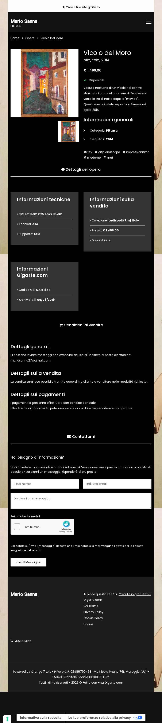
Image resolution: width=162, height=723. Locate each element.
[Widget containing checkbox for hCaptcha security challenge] (42, 527)
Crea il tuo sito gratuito (82, 7)
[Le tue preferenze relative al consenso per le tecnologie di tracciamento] (7, 719)
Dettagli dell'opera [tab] (83, 169)
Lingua (88, 624)
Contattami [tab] (83, 436)
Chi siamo (91, 606)
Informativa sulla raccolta (40, 717)
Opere (30, 38)
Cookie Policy (93, 618)
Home (15, 38)
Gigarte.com (114, 682)
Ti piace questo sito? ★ (117, 597)
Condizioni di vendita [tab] (83, 325)
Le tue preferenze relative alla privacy (99, 717)
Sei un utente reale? (25, 516)
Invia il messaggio (28, 562)
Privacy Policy (93, 612)
